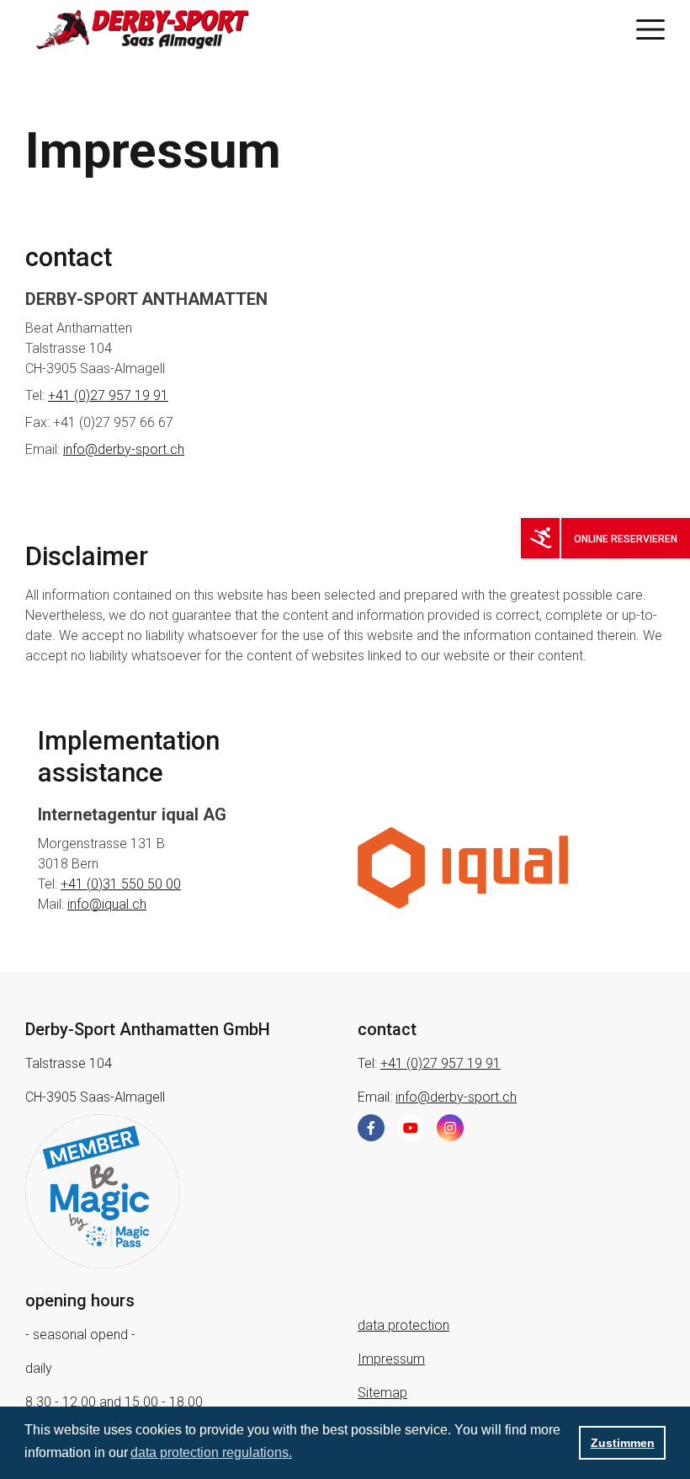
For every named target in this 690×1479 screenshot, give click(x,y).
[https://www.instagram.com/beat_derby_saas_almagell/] (450, 1127)
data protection (403, 1325)
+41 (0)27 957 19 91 (108, 395)
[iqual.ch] (463, 867)
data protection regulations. (211, 1452)
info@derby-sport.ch (123, 449)
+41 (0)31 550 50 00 (121, 884)
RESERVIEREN (644, 539)
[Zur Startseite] (158, 29)
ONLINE (592, 539)
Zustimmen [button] (623, 1443)
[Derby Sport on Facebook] (371, 1127)
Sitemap (382, 1393)
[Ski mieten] (540, 537)
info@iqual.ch (106, 904)
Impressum (391, 1359)
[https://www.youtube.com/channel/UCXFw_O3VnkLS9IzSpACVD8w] (410, 1127)
